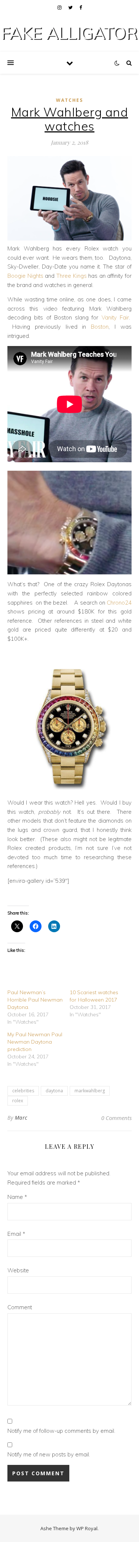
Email (16, 1233)
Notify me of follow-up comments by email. (61, 1430)
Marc (21, 1117)
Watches (69, 100)
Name (17, 1196)
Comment (19, 1307)
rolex (17, 1100)
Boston (100, 326)
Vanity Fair (115, 317)
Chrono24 (118, 602)
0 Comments (116, 1117)
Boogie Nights (25, 275)
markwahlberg (90, 1091)
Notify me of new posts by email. (48, 1454)
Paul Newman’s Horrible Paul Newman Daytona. (35, 999)
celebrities (23, 1091)
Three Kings (71, 275)
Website (18, 1270)
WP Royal (86, 1528)
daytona (54, 1091)
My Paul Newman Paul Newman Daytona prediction (34, 1041)
